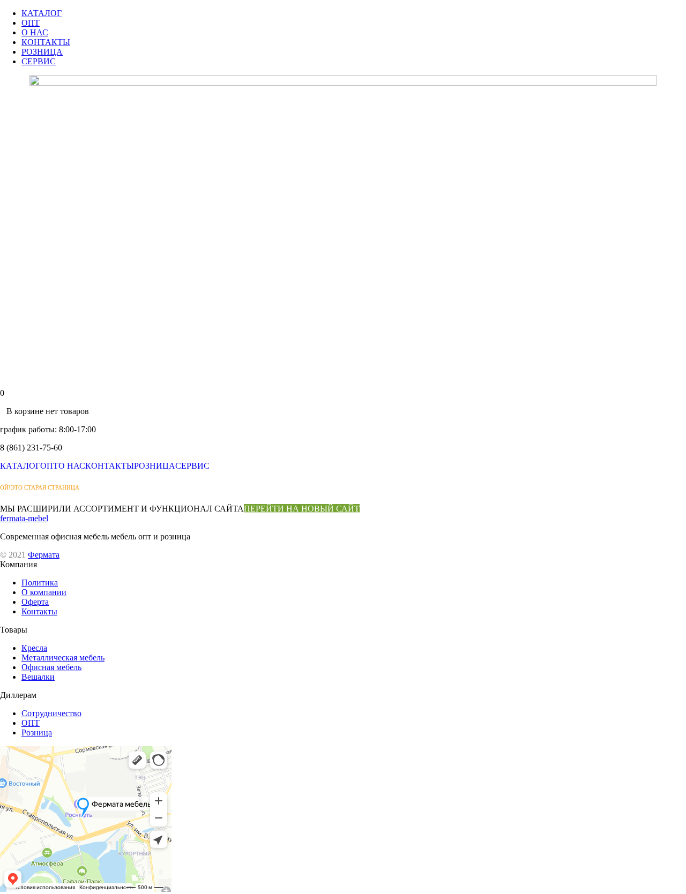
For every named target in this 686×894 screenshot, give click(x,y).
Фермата (43, 554)
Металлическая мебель (63, 657)
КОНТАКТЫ (45, 42)
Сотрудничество (51, 713)
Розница (36, 732)
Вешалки (38, 676)
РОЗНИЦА (42, 51)
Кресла (34, 647)
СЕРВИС (38, 61)
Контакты (39, 611)
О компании (43, 592)
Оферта (35, 601)
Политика (39, 582)
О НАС (34, 32)
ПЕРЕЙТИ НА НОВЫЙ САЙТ (302, 508)
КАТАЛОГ (41, 13)
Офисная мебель (51, 667)
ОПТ (30, 22)
